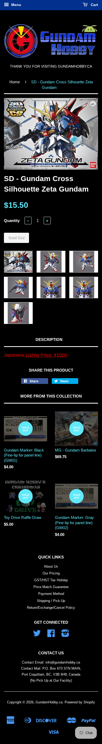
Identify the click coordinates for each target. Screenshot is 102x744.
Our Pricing (51, 573)
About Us (51, 566)
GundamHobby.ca (49, 702)
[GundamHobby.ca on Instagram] (65, 635)
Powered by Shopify (80, 702)
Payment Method (51, 594)
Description (49, 339)
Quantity (12, 220)
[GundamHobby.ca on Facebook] (51, 635)
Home (14, 82)
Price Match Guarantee (51, 587)
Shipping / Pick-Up (51, 601)
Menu (15, 5)
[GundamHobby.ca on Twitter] (37, 635)
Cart (94, 5)
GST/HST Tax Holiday (51, 580)
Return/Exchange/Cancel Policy (51, 608)
